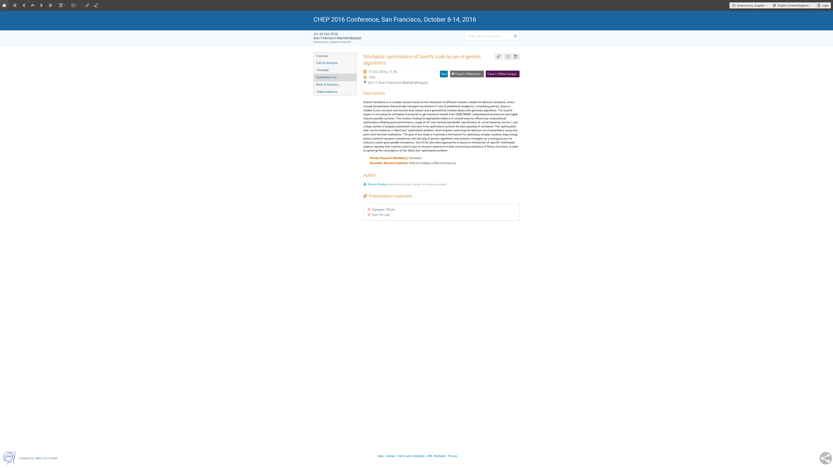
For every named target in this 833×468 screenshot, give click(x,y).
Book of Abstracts (327, 84)
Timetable (322, 70)
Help (380, 456)
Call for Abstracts (327, 63)
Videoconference (326, 91)
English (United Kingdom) (793, 5)
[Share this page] (826, 458)
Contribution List (326, 77)
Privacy (452, 456)
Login (825, 5)
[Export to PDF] (508, 57)
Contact (390, 456)
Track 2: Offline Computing (503, 74)
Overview (322, 56)
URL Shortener (436, 456)
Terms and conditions (411, 456)
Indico (38, 458)
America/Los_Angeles (751, 5)
